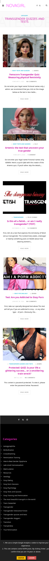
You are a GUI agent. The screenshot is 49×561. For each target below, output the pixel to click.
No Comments (31, 81)
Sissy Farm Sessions (11, 484)
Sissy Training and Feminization (15, 495)
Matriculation (8, 469)
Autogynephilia (9, 446)
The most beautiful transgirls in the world (19, 499)
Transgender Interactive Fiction (15, 511)
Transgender (18, 217)
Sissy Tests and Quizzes (21, 70)
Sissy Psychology (21, 293)
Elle (36, 144)
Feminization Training (11, 457)
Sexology (6, 476)
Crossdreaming (9, 454)
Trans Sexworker (9, 503)
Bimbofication (8, 450)
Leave (32, 558)
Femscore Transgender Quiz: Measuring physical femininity (24, 76)
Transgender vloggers (11, 518)
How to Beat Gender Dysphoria (15, 461)
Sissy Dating (8, 480)
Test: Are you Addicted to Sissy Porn (24, 297)
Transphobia (8, 526)
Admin (36, 70)
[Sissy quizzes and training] (16, 6)
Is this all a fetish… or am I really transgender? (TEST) (24, 223)
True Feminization (10, 530)
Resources (7, 473)
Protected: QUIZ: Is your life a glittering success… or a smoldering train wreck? (24, 370)
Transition (7, 522)
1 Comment (32, 155)
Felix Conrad (32, 217)
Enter (21, 558)
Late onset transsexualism (13, 465)
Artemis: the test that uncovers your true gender (24, 149)
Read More (24, 99)
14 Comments (32, 228)
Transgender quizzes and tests (21, 364)
